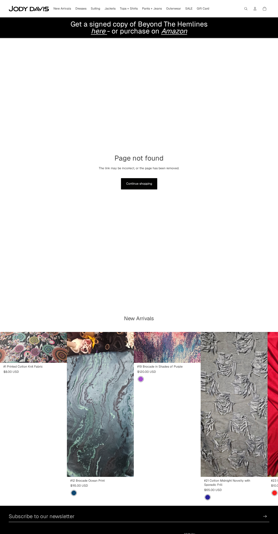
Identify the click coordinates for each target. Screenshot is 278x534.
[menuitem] (62, 8)
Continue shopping (139, 184)
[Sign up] (265, 516)
